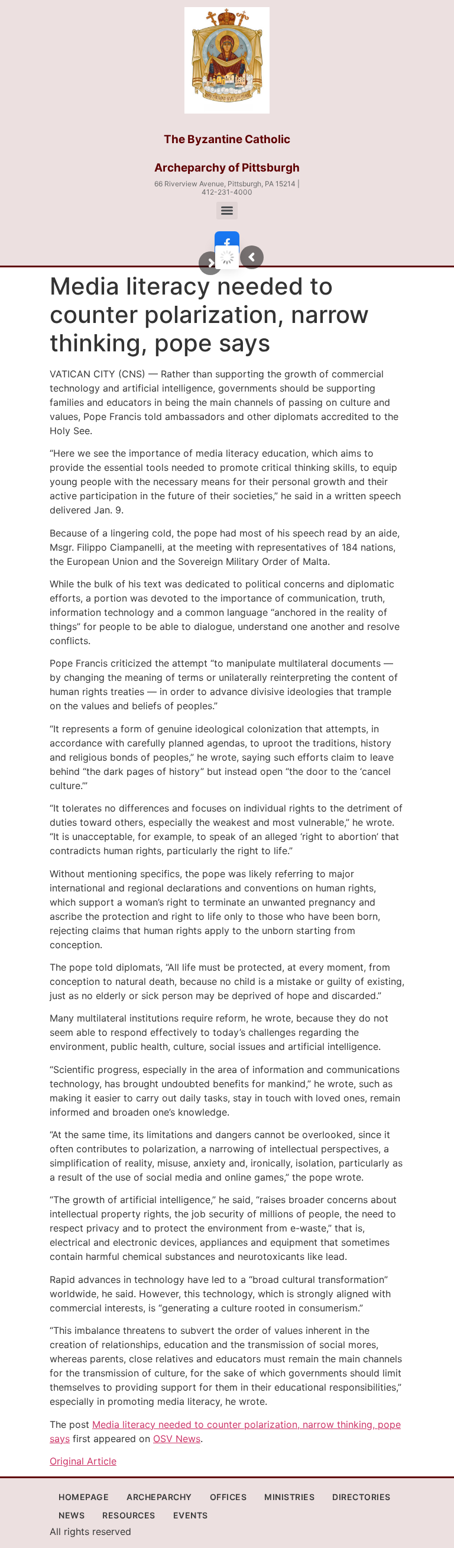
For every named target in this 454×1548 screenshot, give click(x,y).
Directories (361, 1497)
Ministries (289, 1497)
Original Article (83, 1461)
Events (190, 1515)
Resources (128, 1515)
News (72, 1515)
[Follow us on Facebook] (227, 243)
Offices (228, 1497)
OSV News (176, 1438)
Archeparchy (159, 1497)
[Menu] (227, 210)
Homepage (84, 1497)
